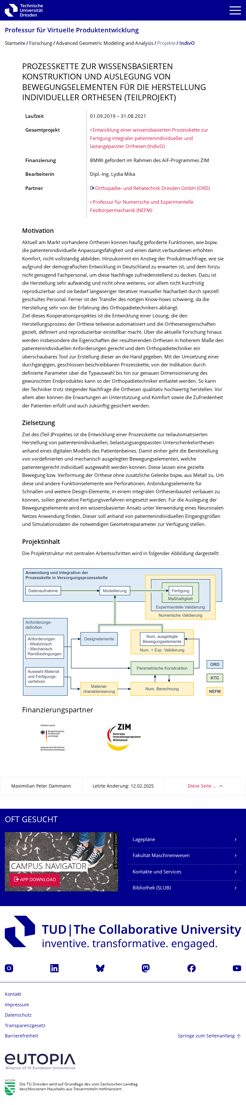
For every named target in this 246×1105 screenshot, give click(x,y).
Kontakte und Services (157, 872)
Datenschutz (18, 1015)
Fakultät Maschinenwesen (161, 856)
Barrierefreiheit (21, 1036)
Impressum (17, 1005)
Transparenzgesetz (25, 1026)
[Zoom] (123, 632)
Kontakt (13, 995)
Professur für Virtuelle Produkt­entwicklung (72, 31)
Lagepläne (144, 840)
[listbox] (123, 742)
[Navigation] (235, 10)
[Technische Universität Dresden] (24, 10)
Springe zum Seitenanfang (206, 1036)
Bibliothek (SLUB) (152, 888)
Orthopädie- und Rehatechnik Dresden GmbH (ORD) (152, 188)
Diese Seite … (202, 786)
